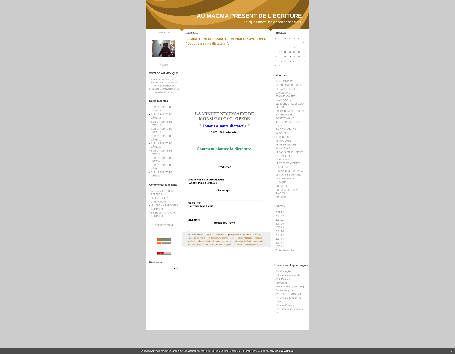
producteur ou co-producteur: (206, 179)
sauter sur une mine (204, 244)
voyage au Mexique (160, 79)
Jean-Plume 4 (282, 279)
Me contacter (164, 32)
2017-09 (279, 227)
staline (240, 241)
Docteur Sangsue (284, 290)
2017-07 (279, 235)
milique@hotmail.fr (164, 225)
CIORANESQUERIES (286, 89)
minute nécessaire (245, 238)
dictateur (216, 241)
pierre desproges (229, 238)
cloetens (155, 198)
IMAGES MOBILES (285, 129)
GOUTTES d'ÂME (284, 118)
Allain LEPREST (284, 81)
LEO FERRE (282, 167)
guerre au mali (220, 244)
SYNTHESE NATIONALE (288, 294)
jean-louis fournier (234, 244)
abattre (208, 241)
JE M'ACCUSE (283, 140)
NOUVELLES (282, 186)
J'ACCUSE (281, 133)
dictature (224, 241)
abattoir (201, 241)
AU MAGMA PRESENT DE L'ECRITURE (249, 16)
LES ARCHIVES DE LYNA (289, 171)
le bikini (260, 244)
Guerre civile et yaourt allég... (290, 286)
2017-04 (279, 246)
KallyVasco (281, 283)
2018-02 (279, 212)
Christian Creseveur (285, 305)
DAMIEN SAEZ (283, 100)
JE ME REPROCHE (285, 144)
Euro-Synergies (283, 271)
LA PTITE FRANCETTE (287, 163)
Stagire (154, 212)
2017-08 (279, 231)
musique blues (249, 244)
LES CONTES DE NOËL (288, 174)
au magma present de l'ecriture (207, 238)
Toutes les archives (285, 250)
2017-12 (279, 216)
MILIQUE (155, 205)
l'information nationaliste (287, 275)
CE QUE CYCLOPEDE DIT (289, 85)
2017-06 (279, 238)
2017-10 (279, 223)
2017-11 (279, 219)
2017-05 (279, 242)
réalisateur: (194, 202)
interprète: (194, 219)
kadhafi (247, 241)
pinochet (233, 241)
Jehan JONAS (282, 148)
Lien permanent (236, 234)
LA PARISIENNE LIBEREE (289, 152)
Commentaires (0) (252, 234)
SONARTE (281, 197)
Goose (154, 191)
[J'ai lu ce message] (451, 351)
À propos (164, 65)
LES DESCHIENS (284, 178)
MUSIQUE (280, 182)
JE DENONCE (282, 137)
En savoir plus (286, 351)
